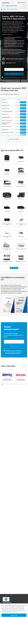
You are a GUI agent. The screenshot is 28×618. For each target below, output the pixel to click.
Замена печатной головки (8, 132)
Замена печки (5, 129)
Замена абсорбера (6, 117)
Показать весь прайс (14, 139)
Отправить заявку (14, 73)
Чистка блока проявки (7, 111)
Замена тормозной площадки (6, 123)
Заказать (23, 102)
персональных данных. (16, 78)
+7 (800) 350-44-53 (10, 5)
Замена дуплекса (6, 105)
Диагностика (5, 102)
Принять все (14, 615)
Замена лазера (5, 114)
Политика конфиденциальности (9, 611)
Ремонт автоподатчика (7, 120)
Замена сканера (5, 108)
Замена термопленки (6, 126)
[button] (23, 366)
